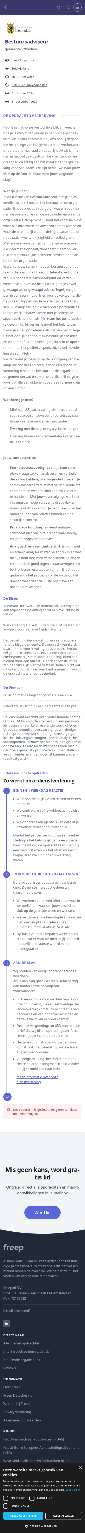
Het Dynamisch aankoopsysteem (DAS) (33, 1439)
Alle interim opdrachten (21, 1343)
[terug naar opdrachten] (28, 7)
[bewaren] (59, 7)
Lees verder (73, 1489)
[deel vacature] (67, 7)
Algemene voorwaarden (22, 1420)
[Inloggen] (77, 7)
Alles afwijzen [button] (63, 1515)
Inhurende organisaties (21, 1359)
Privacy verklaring (17, 1412)
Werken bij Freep (16, 1403)
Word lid (42, 1212)
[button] (42, 1526)
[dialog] (42, 1498)
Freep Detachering (17, 1395)
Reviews (9, 1368)
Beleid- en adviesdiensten (29, 85)
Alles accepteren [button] (23, 1515)
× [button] (80, 1467)
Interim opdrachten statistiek (26, 1351)
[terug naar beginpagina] (42, 1248)
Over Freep (12, 1387)
